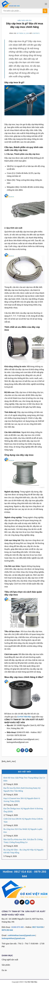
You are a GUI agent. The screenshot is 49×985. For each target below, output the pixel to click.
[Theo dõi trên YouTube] (32, 902)
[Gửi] (45, 11)
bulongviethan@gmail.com (13, 938)
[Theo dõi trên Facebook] (16, 902)
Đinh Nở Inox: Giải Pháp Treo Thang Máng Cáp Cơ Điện (24, 779)
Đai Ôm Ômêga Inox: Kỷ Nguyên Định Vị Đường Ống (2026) (23, 810)
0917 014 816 (37, 927)
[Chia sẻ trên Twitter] (26, 750)
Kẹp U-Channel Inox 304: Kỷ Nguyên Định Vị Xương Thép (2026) (22, 799)
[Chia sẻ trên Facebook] (22, 750)
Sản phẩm (6, 965)
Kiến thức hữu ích (24, 20)
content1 (36, 33)
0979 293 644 (7, 930)
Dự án (4, 970)
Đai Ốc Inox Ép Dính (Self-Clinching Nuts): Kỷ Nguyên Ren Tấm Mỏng (22, 789)
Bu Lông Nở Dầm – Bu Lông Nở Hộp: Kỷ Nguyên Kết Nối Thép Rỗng (23, 851)
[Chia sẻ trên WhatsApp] (18, 750)
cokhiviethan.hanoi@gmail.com (21, 935)
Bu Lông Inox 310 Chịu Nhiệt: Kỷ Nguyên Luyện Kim (23, 830)
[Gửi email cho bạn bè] (31, 750)
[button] (46, 4)
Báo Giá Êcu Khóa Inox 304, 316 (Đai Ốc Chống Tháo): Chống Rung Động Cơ (23, 841)
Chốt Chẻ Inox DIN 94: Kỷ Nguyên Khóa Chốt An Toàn (23, 820)
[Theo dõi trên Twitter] (27, 902)
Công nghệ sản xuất (10, 960)
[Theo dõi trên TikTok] (22, 902)
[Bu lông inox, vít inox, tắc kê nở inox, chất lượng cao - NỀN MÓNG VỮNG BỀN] (14, 4)
